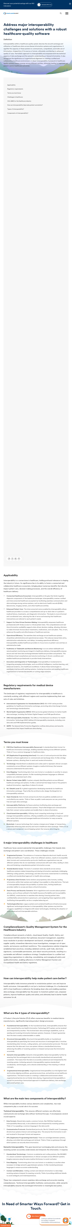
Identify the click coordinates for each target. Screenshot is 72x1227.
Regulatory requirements (15, 89)
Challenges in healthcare (15, 97)
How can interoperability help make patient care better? (25, 105)
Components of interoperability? (17, 113)
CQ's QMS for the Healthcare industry (19, 101)
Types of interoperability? (15, 109)
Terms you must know (14, 93)
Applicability (11, 85)
